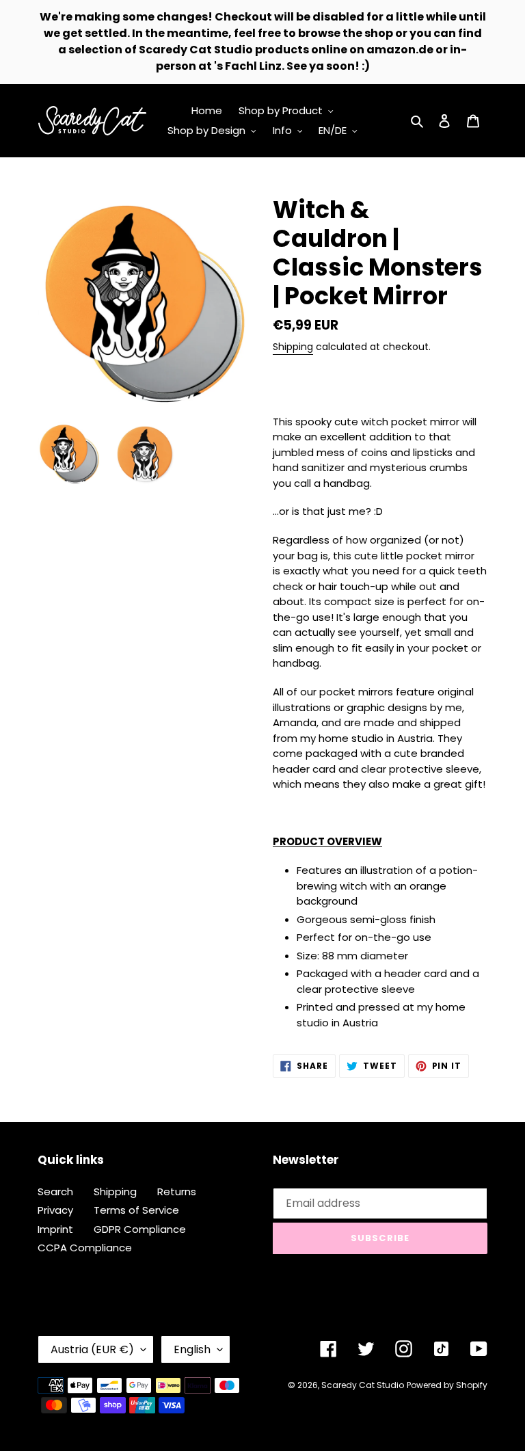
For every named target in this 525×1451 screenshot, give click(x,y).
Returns (176, 1191)
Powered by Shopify (447, 1385)
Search (55, 1191)
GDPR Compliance (140, 1229)
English (192, 1349)
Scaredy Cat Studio (362, 1385)
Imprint (55, 1229)
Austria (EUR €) (92, 1349)
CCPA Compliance (85, 1247)
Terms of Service (136, 1210)
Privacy (55, 1210)
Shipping (293, 347)
